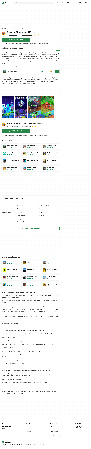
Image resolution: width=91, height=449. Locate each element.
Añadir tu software (30, 429)
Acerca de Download (30, 426)
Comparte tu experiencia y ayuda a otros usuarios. (35, 43)
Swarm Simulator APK (25, 32)
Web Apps (80, 2)
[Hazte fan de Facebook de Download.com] (76, 427)
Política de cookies (54, 431)
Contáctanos (28, 431)
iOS (68, 2)
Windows (57, 2)
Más (86, 2)
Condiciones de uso (54, 429)
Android (73, 2)
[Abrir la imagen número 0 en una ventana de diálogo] (8, 107)
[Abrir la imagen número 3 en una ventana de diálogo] (47, 107)
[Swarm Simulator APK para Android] (4, 33)
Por (12, 35)
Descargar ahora (17, 39)
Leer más (58, 50)
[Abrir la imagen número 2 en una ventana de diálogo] (34, 107)
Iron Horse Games (31, 292)
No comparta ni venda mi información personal (55, 434)
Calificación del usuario (27, 35)
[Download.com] (7, 3)
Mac (63, 2)
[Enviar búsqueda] (15, 3)
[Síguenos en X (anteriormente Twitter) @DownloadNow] (78, 427)
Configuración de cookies (55, 438)
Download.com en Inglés (31, 434)
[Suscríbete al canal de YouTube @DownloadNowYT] (81, 427)
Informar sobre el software (32, 228)
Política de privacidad (55, 426)
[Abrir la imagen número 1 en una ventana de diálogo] (21, 107)
